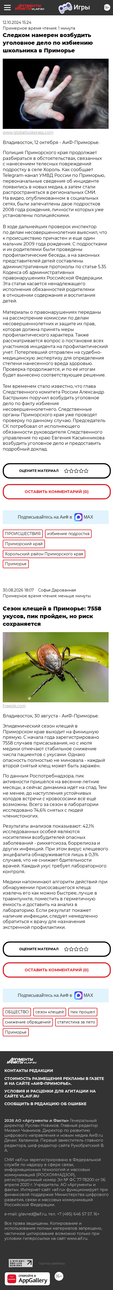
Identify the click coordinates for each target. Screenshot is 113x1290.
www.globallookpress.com (28, 132)
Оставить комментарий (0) (57, 491)
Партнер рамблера (52, 1263)
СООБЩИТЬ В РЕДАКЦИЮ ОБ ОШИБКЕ (45, 1103)
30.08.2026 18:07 (18, 590)
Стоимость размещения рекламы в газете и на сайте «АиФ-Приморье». (54, 1081)
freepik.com (14, 705)
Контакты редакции (28, 1070)
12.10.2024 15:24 (17, 22)
